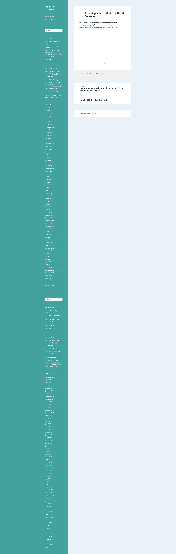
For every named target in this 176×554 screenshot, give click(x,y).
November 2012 (49, 273)
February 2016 (49, 190)
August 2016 (48, 174)
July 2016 (47, 176)
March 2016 (48, 187)
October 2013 (48, 251)
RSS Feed (47, 22)
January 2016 (48, 193)
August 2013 (48, 253)
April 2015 (48, 209)
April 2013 (48, 262)
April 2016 (48, 185)
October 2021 (48, 113)
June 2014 (48, 234)
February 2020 (49, 119)
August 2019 (48, 124)
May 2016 (47, 182)
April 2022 (48, 110)
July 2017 (47, 152)
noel (92, 73)
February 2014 (49, 245)
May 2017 (47, 157)
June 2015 (48, 204)
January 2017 (48, 165)
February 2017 (49, 163)
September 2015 (49, 198)
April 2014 (48, 240)
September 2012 (49, 278)
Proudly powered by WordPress (87, 113)
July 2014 (47, 231)
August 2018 (48, 132)
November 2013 (49, 248)
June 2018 (48, 135)
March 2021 (48, 116)
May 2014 (47, 237)
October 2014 (48, 223)
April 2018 (48, 138)
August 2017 (48, 149)
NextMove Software (50, 7)
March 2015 (48, 212)
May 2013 (47, 259)
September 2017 (49, 146)
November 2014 (49, 220)
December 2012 (49, 270)
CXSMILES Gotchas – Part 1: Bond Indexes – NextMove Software (52, 73)
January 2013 (48, 267)
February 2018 (49, 141)
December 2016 (49, 168)
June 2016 (48, 179)
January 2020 (48, 121)
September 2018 (49, 130)
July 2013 (47, 256)
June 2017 (48, 154)
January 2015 (48, 218)
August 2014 (48, 229)
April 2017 (48, 160)
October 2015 (48, 196)
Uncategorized (99, 73)
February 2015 (49, 215)
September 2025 (49, 108)
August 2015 (48, 201)
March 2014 (48, 242)
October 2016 (48, 171)
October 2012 (48, 275)
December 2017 (49, 143)
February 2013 (49, 264)
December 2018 (49, 127)
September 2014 (49, 226)
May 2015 (47, 207)
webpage (104, 63)
